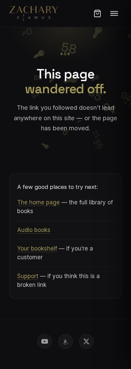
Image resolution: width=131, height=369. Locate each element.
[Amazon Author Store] (65, 341)
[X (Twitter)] (86, 341)
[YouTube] (44, 341)
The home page (38, 202)
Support (27, 276)
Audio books (33, 230)
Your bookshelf (37, 248)
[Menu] (114, 13)
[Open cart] (97, 13)
